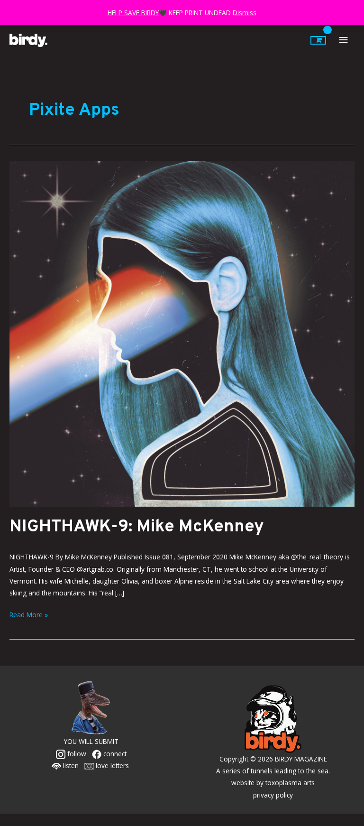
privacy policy (273, 794)
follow (75, 753)
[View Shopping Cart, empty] (318, 40)
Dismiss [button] (244, 12)
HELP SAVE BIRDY (133, 12)
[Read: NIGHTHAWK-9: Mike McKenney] (182, 332)
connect (114, 753)
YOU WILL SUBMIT (91, 741)
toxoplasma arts (290, 782)
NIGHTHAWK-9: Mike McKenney (136, 527)
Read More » (28, 614)
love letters (111, 765)
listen (70, 765)
